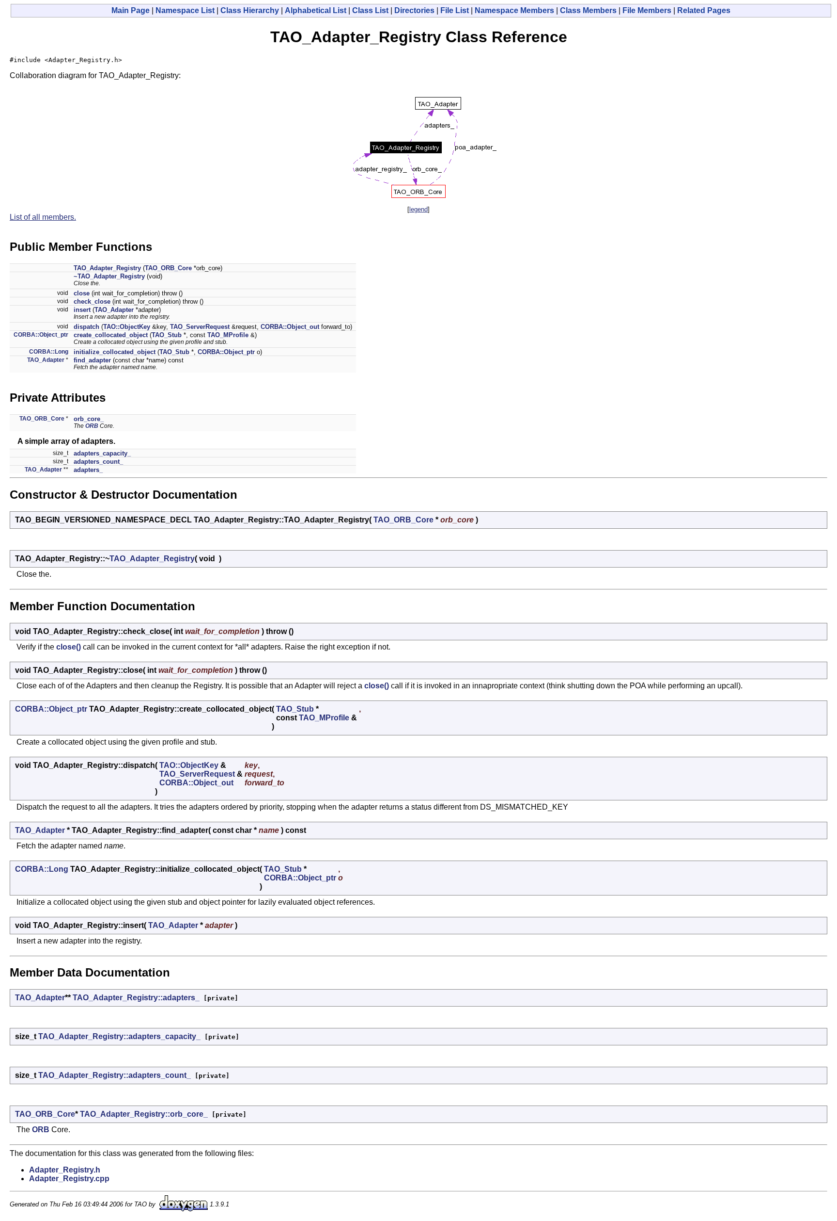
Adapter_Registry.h (64, 1170)
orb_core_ (89, 419)
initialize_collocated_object (114, 352)
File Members (646, 10)
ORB (91, 426)
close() (68, 647)
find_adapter (92, 360)
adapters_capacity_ (102, 453)
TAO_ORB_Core (168, 268)
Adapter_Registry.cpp (69, 1178)
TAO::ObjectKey (126, 326)
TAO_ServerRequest (200, 326)
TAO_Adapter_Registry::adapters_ (136, 997)
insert (82, 309)
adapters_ (88, 469)
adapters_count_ (98, 461)
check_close (92, 301)
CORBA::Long (48, 351)
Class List (370, 10)
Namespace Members (514, 10)
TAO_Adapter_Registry (107, 268)
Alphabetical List (315, 10)
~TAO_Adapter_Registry (109, 276)
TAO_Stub (167, 335)
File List (454, 10)
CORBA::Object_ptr (41, 334)
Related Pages (703, 10)
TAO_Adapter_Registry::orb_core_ (144, 1114)
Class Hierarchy (249, 10)
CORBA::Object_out (290, 326)
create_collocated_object (111, 335)
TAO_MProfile (227, 335)
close (82, 293)
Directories (414, 10)
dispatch (86, 326)
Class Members (588, 10)
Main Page (130, 10)
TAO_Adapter (114, 309)
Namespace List (185, 10)
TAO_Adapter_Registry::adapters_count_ (114, 1075)
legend (418, 209)
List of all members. (43, 217)
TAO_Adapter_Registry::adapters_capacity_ (119, 1036)
